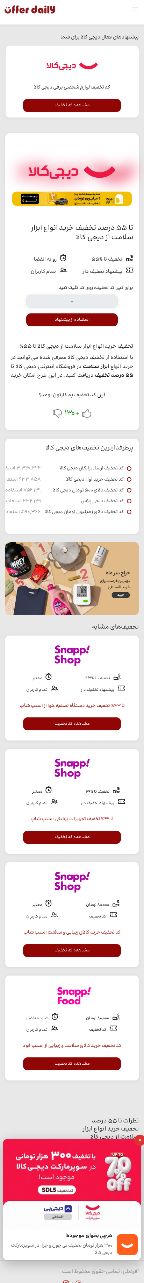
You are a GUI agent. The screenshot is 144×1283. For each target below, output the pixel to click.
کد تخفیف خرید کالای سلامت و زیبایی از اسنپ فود (72, 1046)
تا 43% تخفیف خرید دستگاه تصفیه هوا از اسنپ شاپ (72, 706)
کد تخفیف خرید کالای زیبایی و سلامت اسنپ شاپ (72, 932)
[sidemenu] (135, 9)
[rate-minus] (57, 415)
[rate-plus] (86, 415)
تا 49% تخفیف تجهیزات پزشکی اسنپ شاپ (72, 819)
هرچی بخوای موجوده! (89, 1236)
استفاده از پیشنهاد (72, 319)
